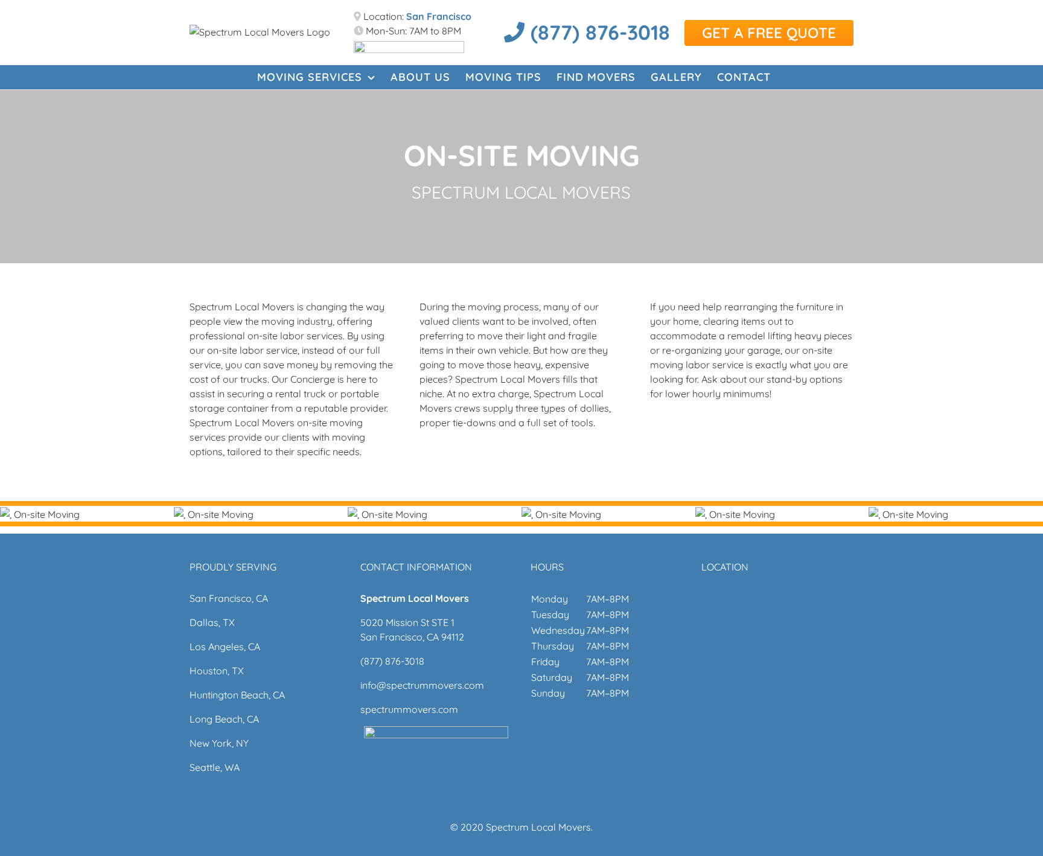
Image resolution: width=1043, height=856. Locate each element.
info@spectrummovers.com (422, 685)
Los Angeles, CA (225, 646)
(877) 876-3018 (597, 32)
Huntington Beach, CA (237, 695)
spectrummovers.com (409, 709)
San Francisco (438, 16)
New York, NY (219, 743)
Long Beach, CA (224, 719)
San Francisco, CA (229, 598)
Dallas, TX (212, 622)
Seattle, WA (215, 767)
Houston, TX (217, 671)
